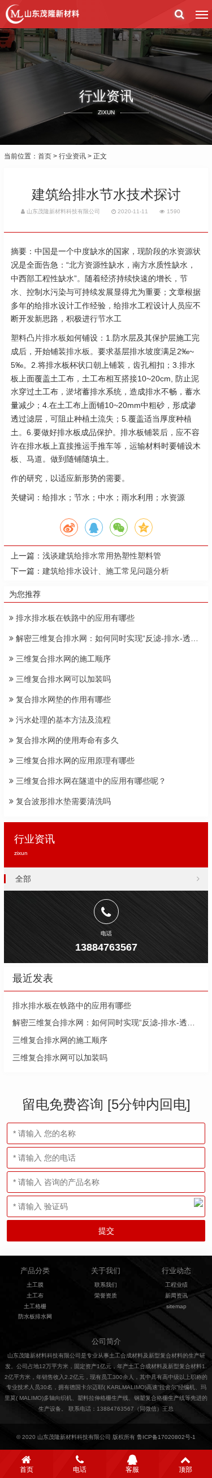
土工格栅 (35, 1306)
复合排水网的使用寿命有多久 (66, 740)
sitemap (176, 1306)
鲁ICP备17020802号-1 (166, 1437)
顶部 (185, 1469)
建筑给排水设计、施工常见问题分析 (105, 570)
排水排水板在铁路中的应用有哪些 (74, 617)
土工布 (35, 1295)
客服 (132, 1469)
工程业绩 (176, 1285)
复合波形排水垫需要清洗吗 (62, 801)
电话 (79, 1469)
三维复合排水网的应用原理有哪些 (74, 760)
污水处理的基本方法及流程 (62, 719)
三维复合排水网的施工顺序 (62, 658)
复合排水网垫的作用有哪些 (62, 699)
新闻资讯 (176, 1295)
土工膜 (35, 1285)
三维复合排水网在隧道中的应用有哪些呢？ (90, 780)
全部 (23, 878)
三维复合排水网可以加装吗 (62, 679)
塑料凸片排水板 (38, 337)
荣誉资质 (105, 1295)
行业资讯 (72, 156)
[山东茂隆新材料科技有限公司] (42, 14)
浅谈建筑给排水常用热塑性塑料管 (101, 555)
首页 (44, 156)
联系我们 (105, 1285)
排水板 (78, 351)
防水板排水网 (35, 1316)
